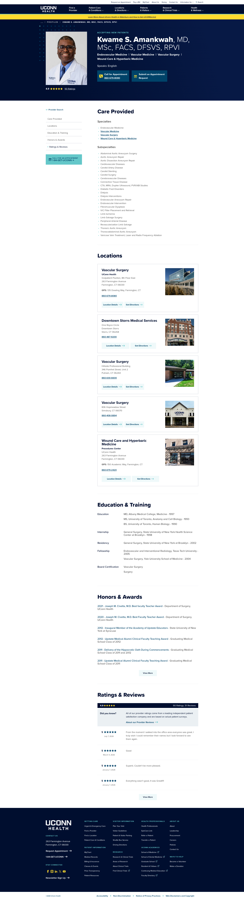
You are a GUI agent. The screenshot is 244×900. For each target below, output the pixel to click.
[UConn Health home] (48, 9)
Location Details (110, 304)
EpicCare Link (146, 830)
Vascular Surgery (109, 134)
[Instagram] (51, 870)
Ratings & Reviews (58, 146)
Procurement (175, 835)
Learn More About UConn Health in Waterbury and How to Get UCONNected (122, 16)
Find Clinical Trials (120, 870)
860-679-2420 (109, 470)
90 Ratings (70, 88)
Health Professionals (149, 826)
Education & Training (58, 132)
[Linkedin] (55, 870)
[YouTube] (63, 870)
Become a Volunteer (178, 861)
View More (148, 673)
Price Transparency (92, 870)
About (172, 826)
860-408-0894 (109, 415)
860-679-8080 (109, 295)
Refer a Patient (147, 835)
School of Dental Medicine (151, 857)
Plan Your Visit (118, 826)
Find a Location (90, 835)
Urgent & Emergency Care (94, 826)
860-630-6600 (109, 377)
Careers (173, 840)
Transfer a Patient (148, 840)
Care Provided (55, 118)
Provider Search (56, 109)
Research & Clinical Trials (123, 857)
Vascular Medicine (110, 131)
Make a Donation (177, 866)
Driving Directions (120, 844)
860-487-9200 (109, 336)
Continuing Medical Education (153, 870)
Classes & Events (91, 866)
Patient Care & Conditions (94, 840)
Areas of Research (120, 861)
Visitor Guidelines (120, 830)
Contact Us (174, 849)
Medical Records (91, 857)
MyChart (87, 852)
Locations (52, 125)
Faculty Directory (148, 875)
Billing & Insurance (91, 861)
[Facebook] (47, 870)
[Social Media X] (59, 870)
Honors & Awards (56, 139)
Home (45, 26)
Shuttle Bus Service (120, 840)
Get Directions (132, 304)
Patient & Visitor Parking (122, 835)
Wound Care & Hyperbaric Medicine (119, 138)
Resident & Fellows (149, 866)
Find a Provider (90, 830)
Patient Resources (91, 875)
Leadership (174, 830)
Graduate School (148, 861)
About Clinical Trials (120, 866)
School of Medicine (148, 852)
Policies (173, 844)
